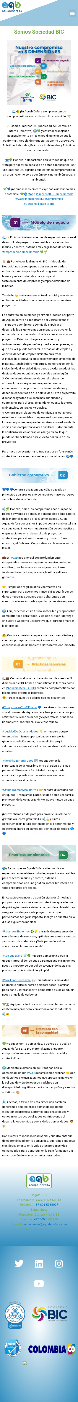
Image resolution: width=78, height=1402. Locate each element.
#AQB (14, 557)
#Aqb (31, 194)
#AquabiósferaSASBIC (21, 688)
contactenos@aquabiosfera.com (45, 1224)
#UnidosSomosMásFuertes (20, 789)
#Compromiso (53, 198)
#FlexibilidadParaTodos (17, 760)
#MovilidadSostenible (16, 980)
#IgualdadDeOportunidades (20, 731)
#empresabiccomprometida (20, 252)
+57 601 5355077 (46, 1204)
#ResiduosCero (12, 955)
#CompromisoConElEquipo (19, 707)
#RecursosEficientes (16, 931)
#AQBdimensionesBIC (29, 198)
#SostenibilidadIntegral (39, 203)
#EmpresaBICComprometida (54, 194)
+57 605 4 (40, 1219)
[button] (72, 13)
